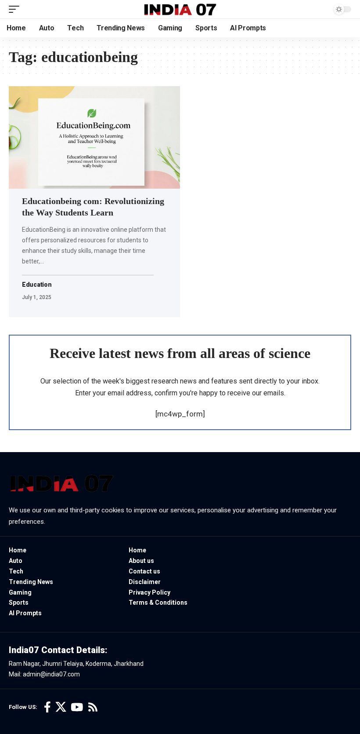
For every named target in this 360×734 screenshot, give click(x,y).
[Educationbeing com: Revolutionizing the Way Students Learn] (94, 137)
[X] (60, 707)
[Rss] (93, 707)
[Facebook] (47, 707)
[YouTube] (76, 707)
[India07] (180, 9)
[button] (16, 9)
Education (37, 284)
